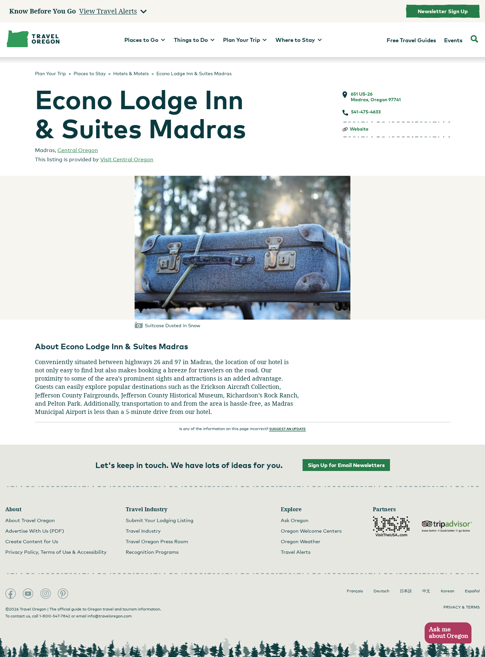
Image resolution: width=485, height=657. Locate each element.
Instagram (45, 593)
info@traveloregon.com (109, 616)
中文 (426, 591)
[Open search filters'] (474, 40)
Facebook (10, 593)
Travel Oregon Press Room (157, 541)
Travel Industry (143, 531)
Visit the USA (391, 526)
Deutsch (381, 591)
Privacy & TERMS (461, 607)
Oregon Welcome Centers (311, 531)
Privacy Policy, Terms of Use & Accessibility (56, 552)
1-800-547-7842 (54, 616)
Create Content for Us (31, 541)
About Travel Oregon (30, 520)
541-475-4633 (366, 111)
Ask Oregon (294, 520)
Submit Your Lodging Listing (159, 520)
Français (355, 591)
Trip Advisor (447, 526)
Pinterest (63, 593)
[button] (448, 633)
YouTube (28, 593)
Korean (447, 591)
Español (472, 591)
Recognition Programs (152, 552)
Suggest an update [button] (287, 429)
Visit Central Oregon (126, 159)
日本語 (406, 591)
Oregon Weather (300, 541)
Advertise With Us (34, 531)
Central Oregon (77, 150)
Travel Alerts (295, 552)
